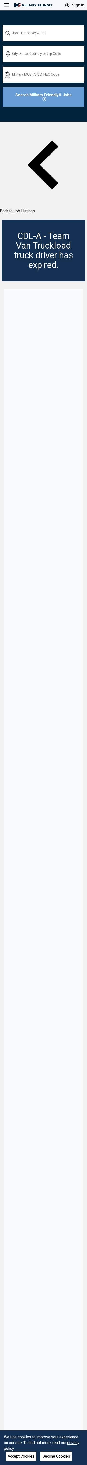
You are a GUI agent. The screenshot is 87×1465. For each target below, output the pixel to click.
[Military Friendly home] (33, 5)
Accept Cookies (21, 1456)
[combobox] (43, 33)
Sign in (77, 5)
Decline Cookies (56, 1456)
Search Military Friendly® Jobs (43, 95)
